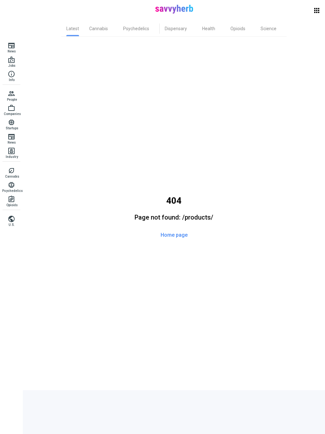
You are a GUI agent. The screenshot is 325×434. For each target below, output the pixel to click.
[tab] (72, 28)
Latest (72, 28)
